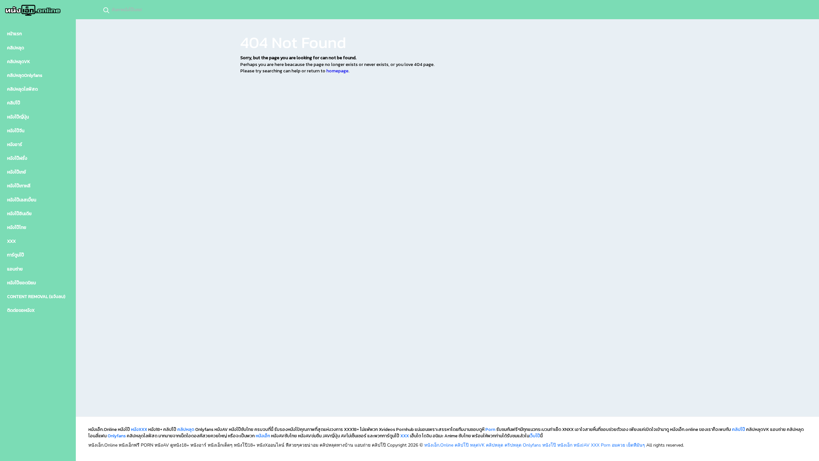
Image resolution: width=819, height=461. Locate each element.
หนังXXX (139, 429)
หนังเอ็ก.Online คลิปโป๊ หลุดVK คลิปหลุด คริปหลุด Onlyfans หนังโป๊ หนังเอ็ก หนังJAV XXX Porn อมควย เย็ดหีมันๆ (534, 445)
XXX (404, 436)
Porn (490, 429)
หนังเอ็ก (263, 436)
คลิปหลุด (185, 429)
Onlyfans (116, 436)
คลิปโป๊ (738, 429)
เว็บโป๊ (534, 436)
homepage (337, 71)
